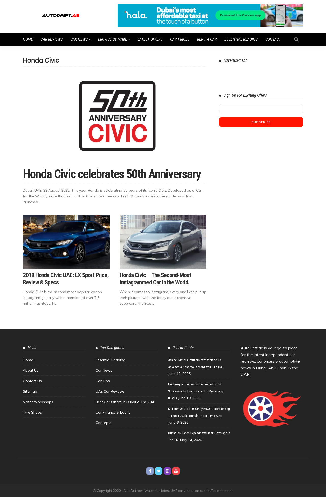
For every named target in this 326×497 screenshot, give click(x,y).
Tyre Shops (32, 412)
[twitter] (158, 471)
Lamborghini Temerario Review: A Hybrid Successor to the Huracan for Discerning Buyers (195, 391)
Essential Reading (241, 39)
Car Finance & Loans (113, 412)
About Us (30, 370)
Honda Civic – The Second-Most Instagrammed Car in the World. (155, 279)
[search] (296, 39)
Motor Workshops (38, 401)
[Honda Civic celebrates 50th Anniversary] (114, 117)
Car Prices (179, 39)
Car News (79, 39)
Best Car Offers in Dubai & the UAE (125, 401)
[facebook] (150, 471)
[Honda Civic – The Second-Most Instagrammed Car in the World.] (163, 242)
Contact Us (32, 381)
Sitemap (30, 391)
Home (28, 39)
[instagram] (167, 471)
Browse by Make (112, 39)
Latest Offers (150, 39)
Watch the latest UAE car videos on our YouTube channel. (188, 491)
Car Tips (103, 381)
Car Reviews (51, 39)
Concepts (104, 422)
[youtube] (176, 471)
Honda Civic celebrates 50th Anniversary (112, 174)
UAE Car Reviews (110, 391)
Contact (273, 39)
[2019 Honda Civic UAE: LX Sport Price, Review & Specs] (66, 242)
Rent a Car (207, 39)
